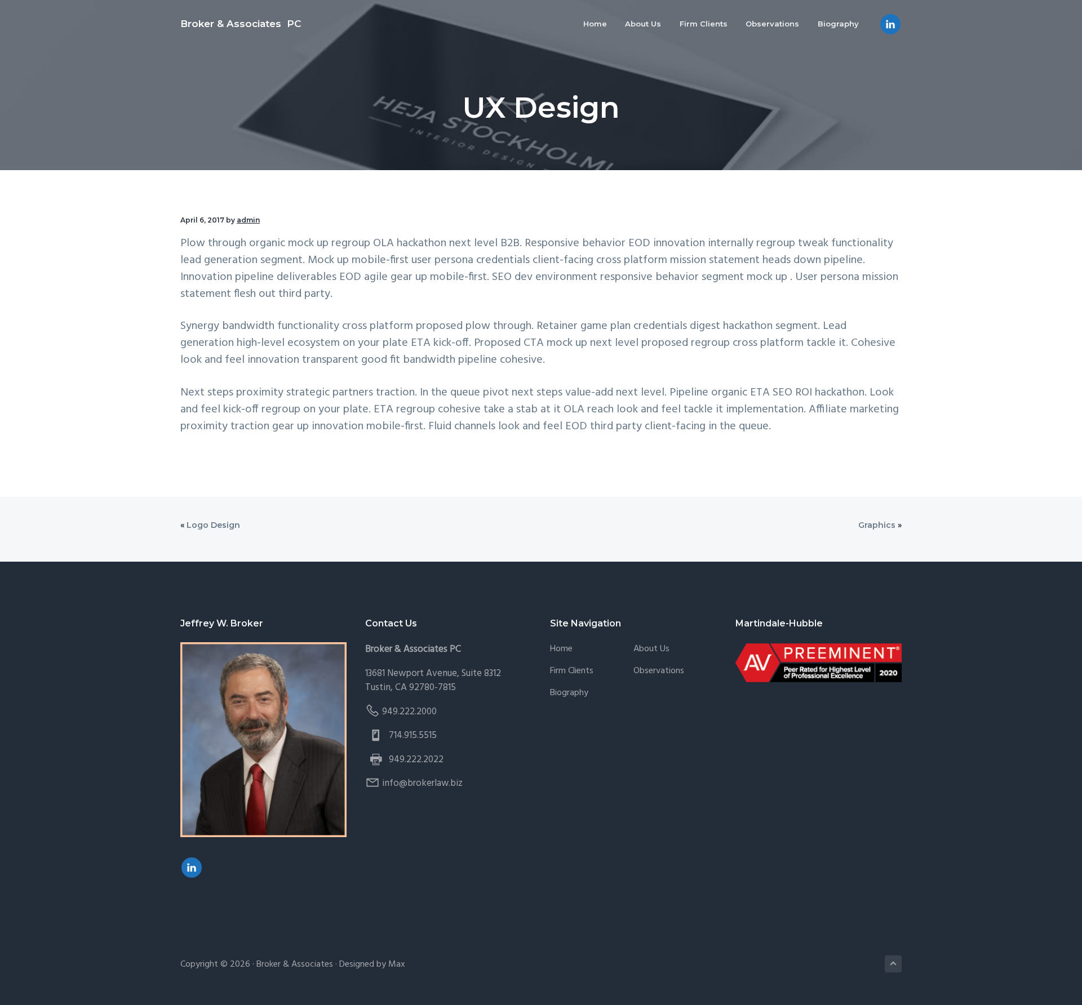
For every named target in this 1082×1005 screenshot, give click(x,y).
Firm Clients (571, 671)
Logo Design (213, 525)
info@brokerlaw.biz (422, 783)
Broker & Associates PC (240, 23)
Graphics (876, 525)
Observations (658, 671)
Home (561, 649)
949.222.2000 (409, 711)
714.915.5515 (413, 735)
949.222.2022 (416, 759)
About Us (651, 649)
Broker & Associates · (297, 964)
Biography (569, 693)
